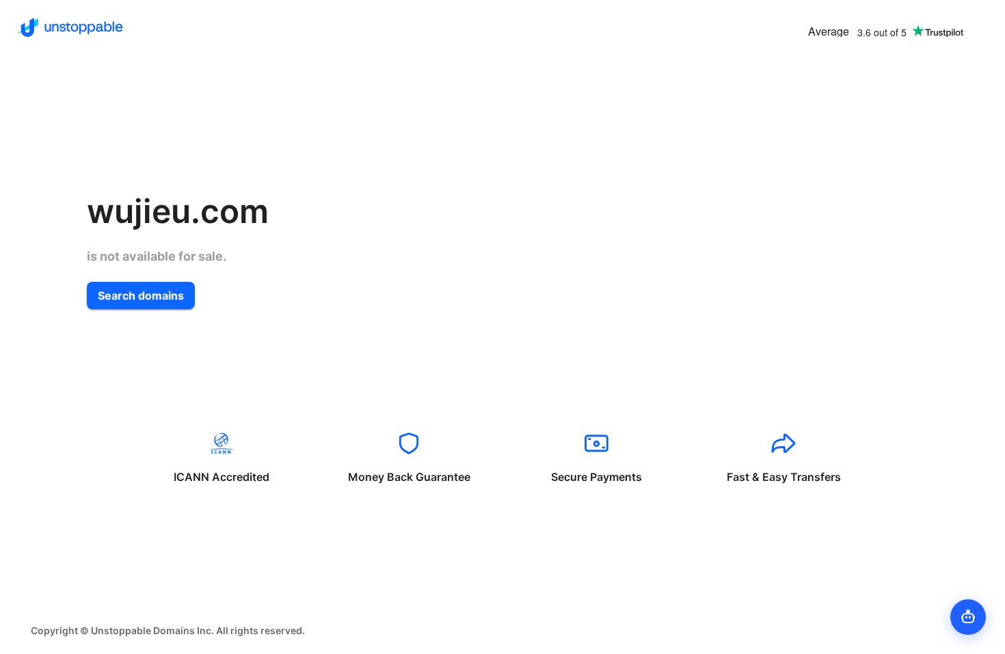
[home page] (70, 27)
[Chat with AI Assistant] (968, 617)
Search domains (141, 295)
